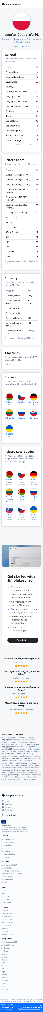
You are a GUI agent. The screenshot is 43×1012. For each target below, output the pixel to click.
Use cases (5, 883)
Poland (19, 42)
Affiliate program (8, 919)
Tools (3, 893)
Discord (8, 807)
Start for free (23, 640)
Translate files (7, 868)
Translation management (11, 874)
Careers (4, 931)
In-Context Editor (8, 854)
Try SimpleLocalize (28, 1007)
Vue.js (3, 966)
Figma (3, 972)
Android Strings (7, 945)
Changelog (5, 857)
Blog (3, 890)
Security (4, 928)
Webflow (4, 989)
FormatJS (4, 978)
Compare (5, 896)
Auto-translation (7, 842)
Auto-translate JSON (9, 865)
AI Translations (7, 848)
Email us (8, 810)
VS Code (4, 981)
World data (5, 899)
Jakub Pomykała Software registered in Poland (26, 999)
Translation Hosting (9, 851)
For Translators (7, 880)
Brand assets (6, 913)
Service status (7, 934)
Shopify (4, 986)
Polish (29, 39)
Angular (4, 957)
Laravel (4, 954)
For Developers (7, 877)
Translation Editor (8, 839)
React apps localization (10, 871)
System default (10, 815)
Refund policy (6, 925)
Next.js (4, 960)
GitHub (8, 801)
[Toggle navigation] (38, 4)
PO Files (4, 951)
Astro (3, 963)
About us (5, 910)
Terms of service (7, 922)
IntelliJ (4, 983)
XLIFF (3, 969)
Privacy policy (6, 916)
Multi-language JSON (9, 942)
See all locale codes (21, 46)
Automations (6, 845)
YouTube (8, 804)
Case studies (6, 902)
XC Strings (5, 948)
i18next (4, 975)
